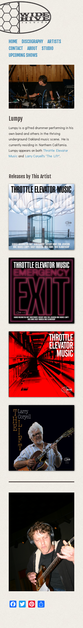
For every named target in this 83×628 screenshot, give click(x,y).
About (32, 48)
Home (13, 41)
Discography (32, 41)
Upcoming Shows (23, 55)
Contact (16, 48)
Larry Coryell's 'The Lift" (42, 156)
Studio (47, 48)
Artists (54, 41)
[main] (41, 336)
